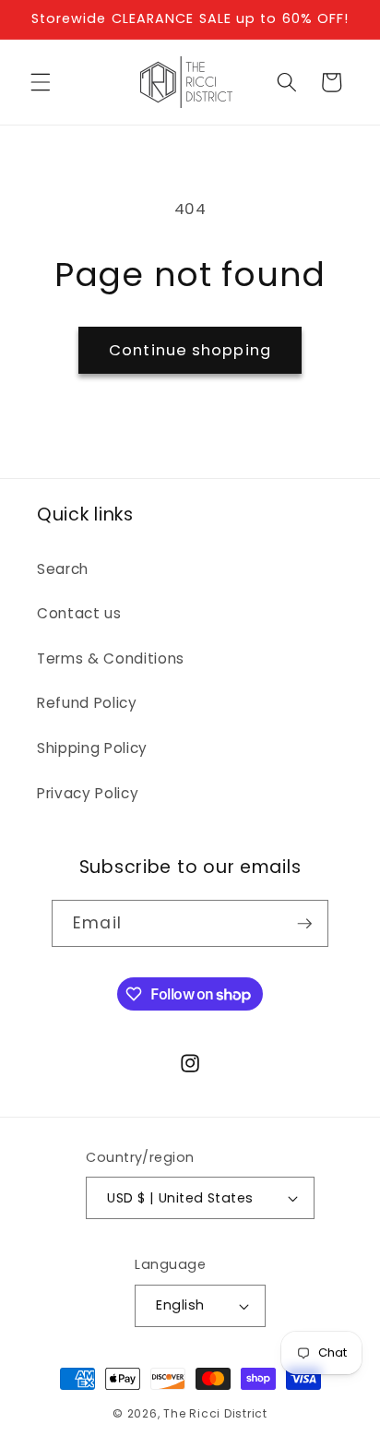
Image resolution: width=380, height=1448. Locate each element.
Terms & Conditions (110, 658)
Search (63, 569)
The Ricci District (215, 1413)
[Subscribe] (304, 924)
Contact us (79, 613)
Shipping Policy (92, 748)
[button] (40, 82)
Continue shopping (190, 350)
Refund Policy (87, 702)
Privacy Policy (87, 793)
